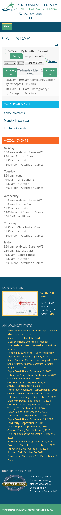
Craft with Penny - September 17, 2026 (29, 400)
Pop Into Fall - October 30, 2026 (25, 452)
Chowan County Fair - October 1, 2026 (28, 430)
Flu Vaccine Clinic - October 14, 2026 (27, 448)
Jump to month (34, 56)
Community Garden (42, 80)
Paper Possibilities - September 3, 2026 (29, 371)
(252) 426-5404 (32, 14)
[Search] (51, 61)
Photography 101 (41, 89)
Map (52, 313)
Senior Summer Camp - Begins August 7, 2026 (33, 360)
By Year (12, 51)
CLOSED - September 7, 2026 (23, 378)
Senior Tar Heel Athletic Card (23, 338)
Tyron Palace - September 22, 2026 (27, 411)
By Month (27, 51)
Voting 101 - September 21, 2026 (26, 408)
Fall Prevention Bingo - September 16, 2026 (31, 397)
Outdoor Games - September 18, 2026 (28, 404)
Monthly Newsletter (16, 120)
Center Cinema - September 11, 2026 (28, 393)
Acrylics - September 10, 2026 (23, 385)
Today (16, 56)
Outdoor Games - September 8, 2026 (28, 382)
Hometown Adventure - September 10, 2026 (32, 389)
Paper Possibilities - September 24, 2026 (30, 419)
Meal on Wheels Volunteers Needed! (27, 341)
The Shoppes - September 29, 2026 (27, 426)
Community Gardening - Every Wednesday (30, 352)
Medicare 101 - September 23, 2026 (27, 415)
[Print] (56, 45)
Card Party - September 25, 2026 (25, 423)
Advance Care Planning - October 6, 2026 (30, 441)
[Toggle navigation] (7, 26)
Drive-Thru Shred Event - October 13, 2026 (31, 445)
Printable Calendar (16, 128)
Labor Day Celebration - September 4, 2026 (31, 375)
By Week (43, 51)
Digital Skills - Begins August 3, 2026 (27, 356)
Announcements (14, 113)
